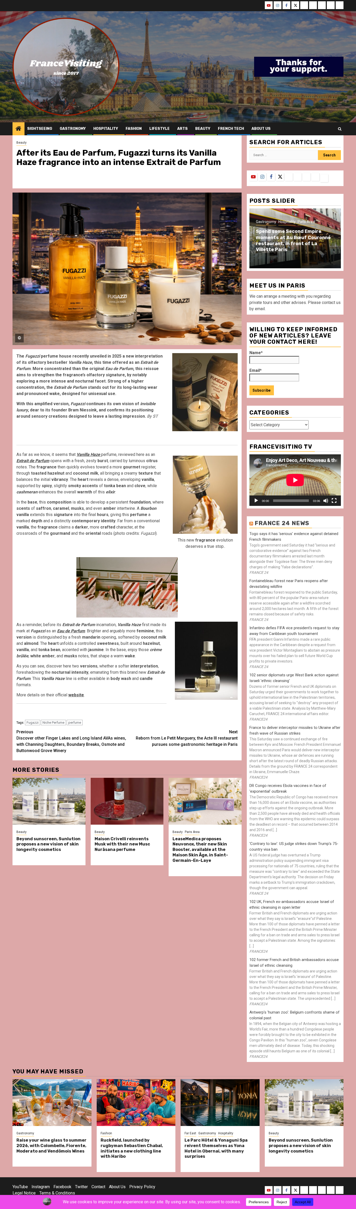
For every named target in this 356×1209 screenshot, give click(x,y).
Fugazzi (33, 722)
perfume (74, 722)
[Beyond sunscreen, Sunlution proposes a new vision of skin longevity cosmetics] (49, 801)
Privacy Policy (142, 1186)
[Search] (339, 129)
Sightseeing (39, 128)
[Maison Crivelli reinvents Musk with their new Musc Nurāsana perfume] (127, 801)
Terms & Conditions (57, 1193)
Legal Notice (24, 1193)
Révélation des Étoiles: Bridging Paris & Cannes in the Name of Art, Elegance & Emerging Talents (317, 240)
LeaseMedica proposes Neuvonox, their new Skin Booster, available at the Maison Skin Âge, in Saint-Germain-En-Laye (200, 849)
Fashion (134, 128)
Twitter (81, 1186)
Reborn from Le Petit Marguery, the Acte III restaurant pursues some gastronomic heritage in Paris (187, 738)
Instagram (41, 1186)
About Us (117, 1186)
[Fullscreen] (334, 500)
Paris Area (192, 832)
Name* (256, 352)
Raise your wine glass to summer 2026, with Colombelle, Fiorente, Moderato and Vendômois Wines (51, 1146)
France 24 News (282, 523)
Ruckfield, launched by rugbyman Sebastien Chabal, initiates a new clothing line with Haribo (132, 1148)
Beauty (202, 128)
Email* (255, 370)
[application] (295, 480)
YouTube (20, 1186)
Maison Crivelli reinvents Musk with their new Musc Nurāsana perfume (122, 844)
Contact (98, 1186)
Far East (190, 1133)
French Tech (231, 128)
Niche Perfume (53, 722)
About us (261, 128)
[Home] (18, 129)
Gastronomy (73, 128)
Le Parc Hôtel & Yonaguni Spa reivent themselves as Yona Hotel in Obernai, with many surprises (216, 1148)
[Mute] (325, 500)
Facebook (62, 1186)
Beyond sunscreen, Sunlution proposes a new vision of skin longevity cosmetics (48, 844)
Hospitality (105, 128)
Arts (182, 128)
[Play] (256, 500)
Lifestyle (159, 128)
